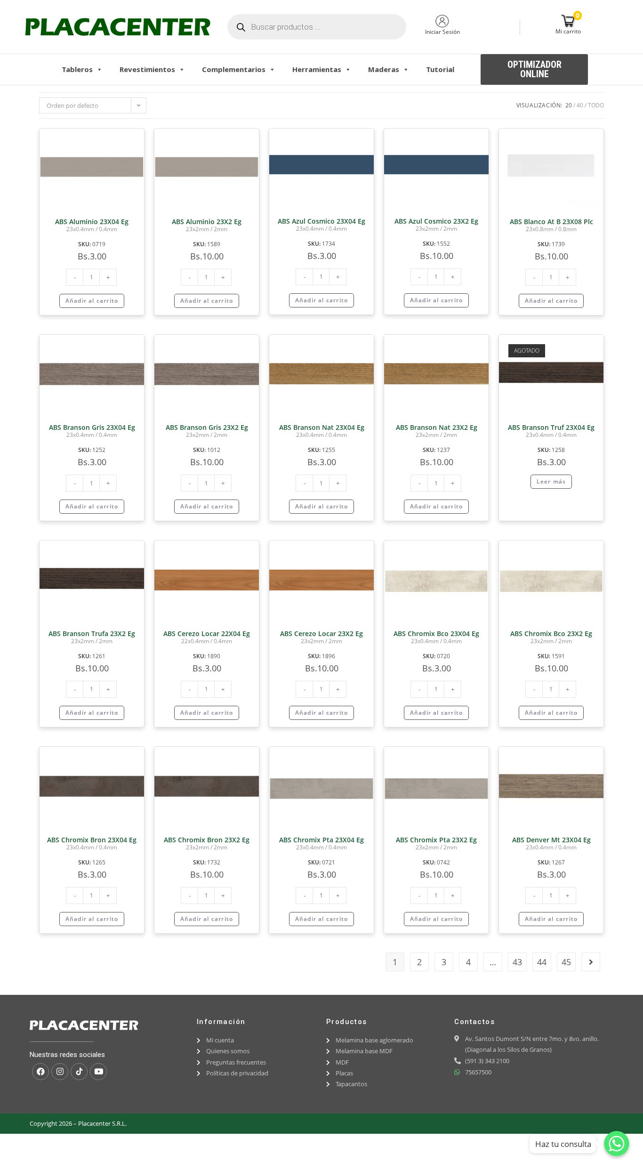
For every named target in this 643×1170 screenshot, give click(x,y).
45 (566, 962)
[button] (534, 69)
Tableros (77, 69)
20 (568, 105)
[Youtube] (98, 1071)
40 (580, 105)
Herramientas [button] (316, 69)
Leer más (551, 481)
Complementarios (233, 69)
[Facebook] (40, 1071)
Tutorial (440, 69)
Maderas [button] (383, 69)
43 (517, 962)
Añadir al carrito (91, 301)
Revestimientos (147, 69)
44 (542, 962)
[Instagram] (59, 1071)
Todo (596, 105)
